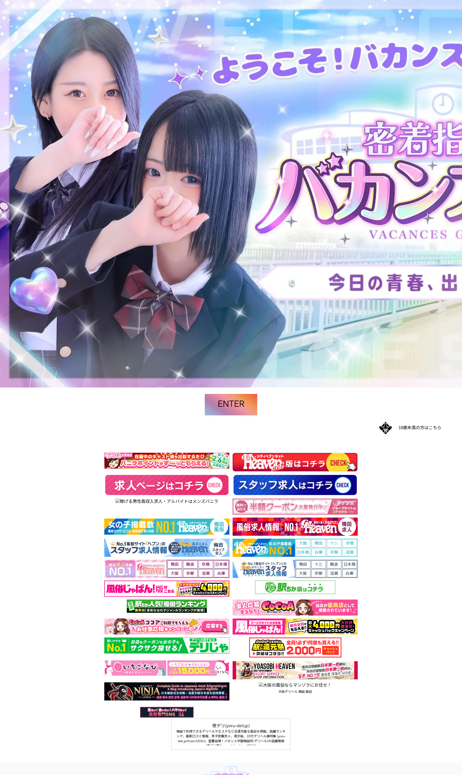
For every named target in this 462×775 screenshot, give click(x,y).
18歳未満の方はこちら (420, 428)
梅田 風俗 (305, 692)
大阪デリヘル (288, 692)
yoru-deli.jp (237, 726)
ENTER (231, 404)
